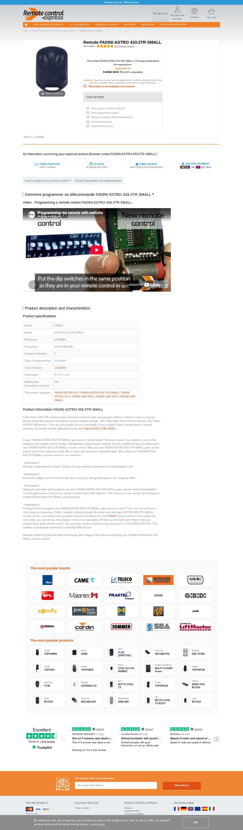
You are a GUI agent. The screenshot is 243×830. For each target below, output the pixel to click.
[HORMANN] (121, 611)
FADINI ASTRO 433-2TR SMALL (100, 392)
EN (198, 809)
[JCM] (84, 611)
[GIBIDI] (195, 595)
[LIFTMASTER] (195, 626)
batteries (130, 24)
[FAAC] (195, 580)
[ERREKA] (47, 626)
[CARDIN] (84, 626)
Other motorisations (173, 24)
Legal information (132, 811)
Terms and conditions (134, 814)
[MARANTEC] (84, 595)
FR (177, 809)
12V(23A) (60, 367)
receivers (148, 24)
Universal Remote (106, 24)
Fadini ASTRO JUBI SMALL (99, 428)
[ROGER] (158, 580)
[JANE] (195, 611)
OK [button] (196, 822)
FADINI (111, 515)
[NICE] (47, 580)
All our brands (80, 24)
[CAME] (84, 580)
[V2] (158, 611)
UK (191, 809)
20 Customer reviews (124, 46)
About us (128, 808)
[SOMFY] (47, 611)
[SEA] (158, 626)
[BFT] (47, 595)
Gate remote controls (48, 24)
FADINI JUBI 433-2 (83, 396)
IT (212, 809)
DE (184, 809)
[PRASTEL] (121, 595)
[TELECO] (121, 580)
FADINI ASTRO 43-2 (66, 392)
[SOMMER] (121, 626)
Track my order (82, 808)
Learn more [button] (98, 824)
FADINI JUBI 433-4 (107, 396)
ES (205, 809)
